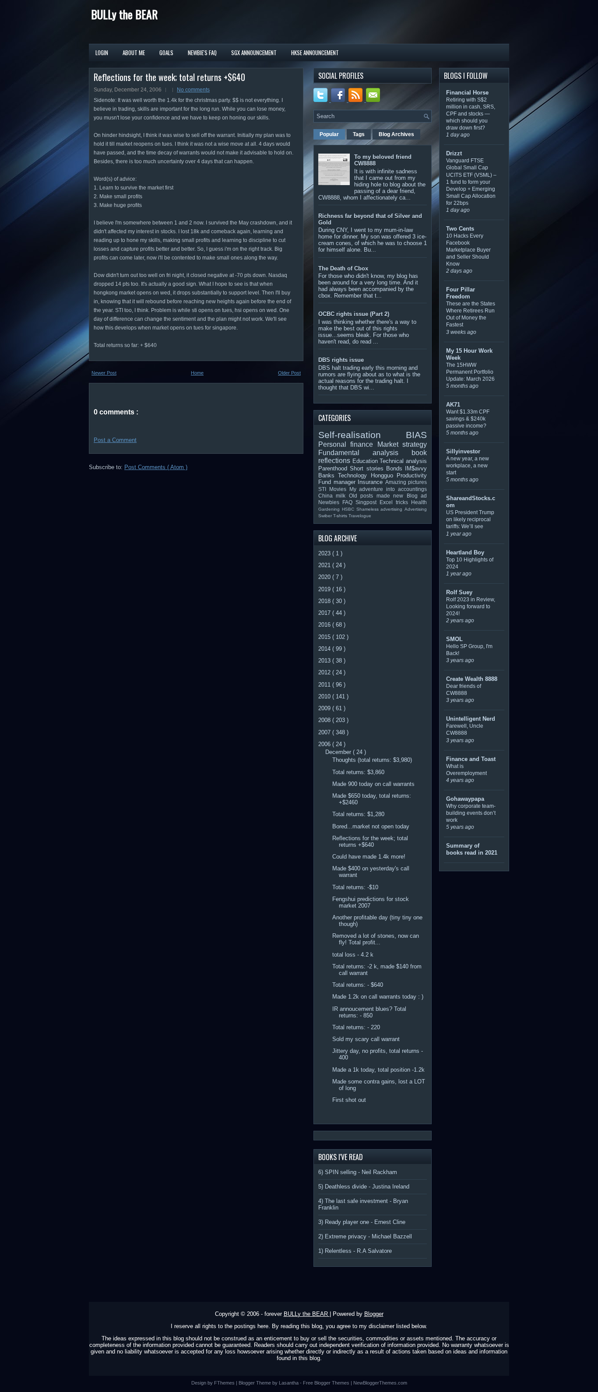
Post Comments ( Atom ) (155, 467)
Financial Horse (467, 92)
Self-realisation (362, 435)
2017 (325, 613)
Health (419, 502)
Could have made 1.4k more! (368, 856)
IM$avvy (416, 468)
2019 (325, 589)
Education (366, 461)
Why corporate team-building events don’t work (471, 813)
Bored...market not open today (370, 826)
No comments (193, 90)
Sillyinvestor (463, 451)
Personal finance (347, 444)
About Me (134, 52)
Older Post (289, 372)
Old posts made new (378, 495)
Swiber (325, 515)
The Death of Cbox (343, 268)
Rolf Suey (459, 592)
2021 (325, 565)
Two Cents (460, 228)
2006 (325, 744)
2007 (325, 732)
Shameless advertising (380, 509)
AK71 (453, 404)
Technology (354, 475)
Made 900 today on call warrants (373, 784)
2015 (325, 637)
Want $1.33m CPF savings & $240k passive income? (467, 419)
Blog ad (417, 495)
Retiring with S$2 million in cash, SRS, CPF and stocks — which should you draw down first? (470, 114)
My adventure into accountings (388, 489)
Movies (339, 489)
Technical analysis (403, 461)
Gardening (330, 509)
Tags (359, 134)
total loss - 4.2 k (352, 954)
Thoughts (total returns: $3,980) (372, 760)
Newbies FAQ (336, 502)
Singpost (367, 502)
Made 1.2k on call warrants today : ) (377, 996)
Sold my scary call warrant (366, 1039)
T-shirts (340, 515)
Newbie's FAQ (202, 52)
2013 (325, 660)
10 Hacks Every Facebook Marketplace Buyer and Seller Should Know (468, 250)
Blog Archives (396, 134)
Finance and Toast (471, 759)
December (339, 752)
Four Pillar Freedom (460, 293)
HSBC (349, 509)
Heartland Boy (465, 552)
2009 (325, 708)
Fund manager (338, 482)
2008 (325, 720)
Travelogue (359, 515)
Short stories (368, 468)
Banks (328, 475)
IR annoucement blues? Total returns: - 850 (369, 1012)
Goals (166, 52)
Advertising (416, 509)
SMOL (454, 639)
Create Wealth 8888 (471, 679)
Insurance (371, 482)
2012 (325, 672)
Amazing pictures (406, 482)
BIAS (416, 435)
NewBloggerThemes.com (380, 1382)
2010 (325, 696)
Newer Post (103, 372)
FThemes (225, 1382)
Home (197, 372)
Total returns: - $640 (357, 985)
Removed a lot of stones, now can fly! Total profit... (375, 939)
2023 (325, 553)
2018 (325, 601)
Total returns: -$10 (355, 887)
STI (323, 489)
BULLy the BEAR (124, 14)
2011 (325, 684)
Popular (329, 134)
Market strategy (402, 444)
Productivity (412, 475)
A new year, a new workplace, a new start (467, 466)
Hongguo (384, 475)
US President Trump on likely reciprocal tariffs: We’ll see (470, 519)
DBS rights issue (341, 360)
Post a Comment (115, 440)
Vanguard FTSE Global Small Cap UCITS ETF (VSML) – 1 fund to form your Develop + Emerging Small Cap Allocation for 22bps (471, 182)
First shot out (349, 1100)
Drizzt (454, 153)
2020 (325, 577)
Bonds (395, 468)
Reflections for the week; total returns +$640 (169, 77)
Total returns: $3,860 (358, 772)
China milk (333, 495)
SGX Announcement (254, 52)
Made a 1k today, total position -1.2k (378, 1069)
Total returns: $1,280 (358, 814)
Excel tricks (395, 502)
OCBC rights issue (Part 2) (353, 314)
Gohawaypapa (465, 799)
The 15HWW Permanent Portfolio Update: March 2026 (470, 372)
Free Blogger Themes (327, 1382)
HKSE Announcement (315, 52)
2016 (325, 624)
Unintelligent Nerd (470, 718)
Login (101, 52)
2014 (325, 648)
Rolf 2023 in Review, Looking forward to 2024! (470, 606)
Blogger (373, 1314)
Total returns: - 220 (356, 1027)
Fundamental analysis (365, 452)
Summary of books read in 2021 (471, 849)
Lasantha (289, 1382)
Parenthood (334, 468)
